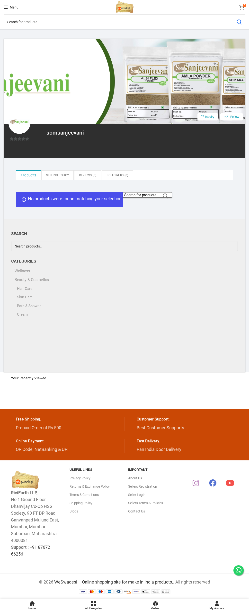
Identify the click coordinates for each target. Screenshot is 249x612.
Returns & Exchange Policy (90, 486)
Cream (22, 314)
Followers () (117, 175)
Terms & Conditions (84, 495)
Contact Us (136, 511)
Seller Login (136, 495)
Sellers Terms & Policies (145, 503)
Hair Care (24, 288)
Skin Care (25, 297)
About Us (135, 478)
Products (28, 175)
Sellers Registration (142, 486)
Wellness (22, 271)
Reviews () (87, 175)
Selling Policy (57, 175)
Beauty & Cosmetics (32, 279)
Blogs (74, 511)
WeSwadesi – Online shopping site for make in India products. (113, 582)
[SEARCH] (239, 22)
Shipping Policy (81, 503)
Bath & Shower (29, 306)
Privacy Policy (80, 478)
